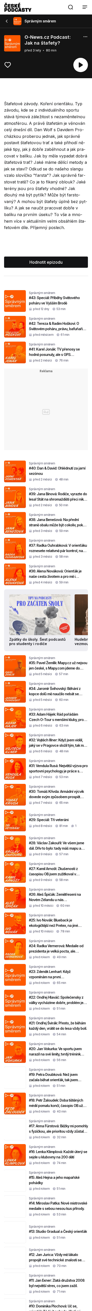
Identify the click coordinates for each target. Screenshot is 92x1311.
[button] (70, 7)
